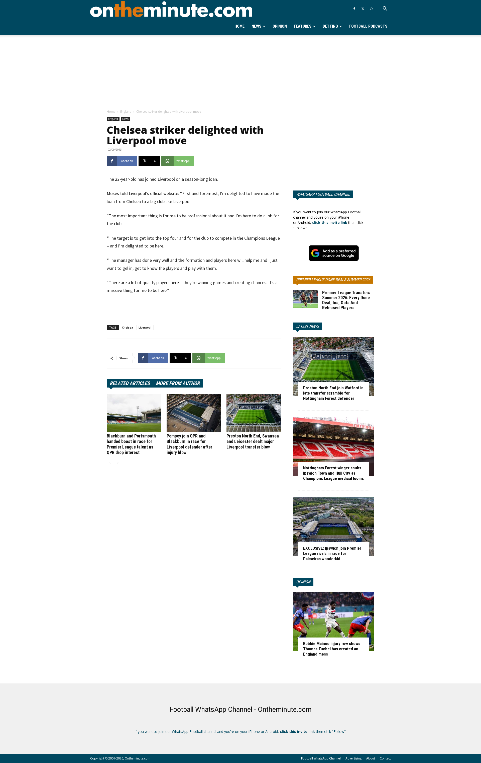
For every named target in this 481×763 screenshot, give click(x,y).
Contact (385, 758)
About (370, 758)
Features (302, 26)
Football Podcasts (368, 26)
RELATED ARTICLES (130, 383)
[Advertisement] (240, 72)
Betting (330, 26)
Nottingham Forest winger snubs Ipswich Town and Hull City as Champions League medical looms (333, 473)
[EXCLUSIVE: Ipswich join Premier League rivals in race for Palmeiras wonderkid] (333, 526)
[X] (363, 9)
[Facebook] (354, 9)
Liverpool (145, 327)
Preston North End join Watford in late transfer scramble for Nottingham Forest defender (333, 393)
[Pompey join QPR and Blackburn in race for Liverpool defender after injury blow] (194, 413)
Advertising (353, 758)
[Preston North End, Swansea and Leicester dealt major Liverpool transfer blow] (253, 413)
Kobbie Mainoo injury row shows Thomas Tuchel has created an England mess (331, 649)
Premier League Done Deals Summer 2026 (333, 279)
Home (239, 26)
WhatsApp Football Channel (323, 194)
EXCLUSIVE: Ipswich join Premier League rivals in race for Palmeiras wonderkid (332, 553)
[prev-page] (110, 463)
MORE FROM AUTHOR (178, 383)
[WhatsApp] (371, 9)
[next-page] (118, 463)
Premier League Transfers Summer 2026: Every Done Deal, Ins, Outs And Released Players (346, 300)
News (256, 26)
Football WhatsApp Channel (321, 758)
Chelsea (127, 327)
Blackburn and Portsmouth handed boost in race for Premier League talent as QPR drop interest (131, 444)
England (126, 111)
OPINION (303, 582)
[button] (385, 9)
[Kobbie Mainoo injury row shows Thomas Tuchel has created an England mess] (333, 621)
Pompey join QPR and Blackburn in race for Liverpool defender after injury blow (189, 444)
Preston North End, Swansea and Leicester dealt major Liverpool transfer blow (252, 441)
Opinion (280, 26)
